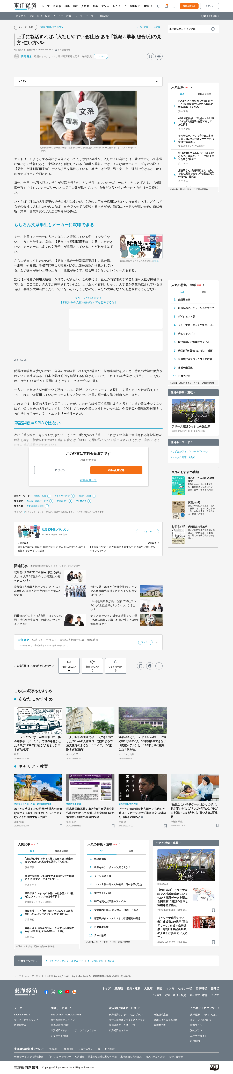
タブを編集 (212, 16)
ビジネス (21, 16)
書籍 (146, 6)
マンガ (105, 6)
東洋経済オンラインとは (182, 29)
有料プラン (196, 1025)
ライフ (79, 16)
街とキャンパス (186, 333)
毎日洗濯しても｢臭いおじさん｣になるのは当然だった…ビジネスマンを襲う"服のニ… (196, 156)
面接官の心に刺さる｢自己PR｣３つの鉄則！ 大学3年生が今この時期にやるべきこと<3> (38, 619)
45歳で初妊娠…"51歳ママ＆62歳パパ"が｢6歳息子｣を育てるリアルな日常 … (196, 121)
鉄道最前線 (184, 299)
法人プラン (196, 1030)
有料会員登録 (189, 6)
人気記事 (177, 87)
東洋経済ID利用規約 (131, 1056)
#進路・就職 (85, 496)
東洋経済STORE (60, 1025)
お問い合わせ (176, 1056)
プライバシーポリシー (59, 1056)
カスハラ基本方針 (155, 1056)
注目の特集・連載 (182, 392)
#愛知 (192, 457)
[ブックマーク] (150, 56)
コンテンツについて (201, 1019)
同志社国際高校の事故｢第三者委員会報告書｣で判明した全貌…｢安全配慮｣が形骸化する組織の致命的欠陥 (90, 812)
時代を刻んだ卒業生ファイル (193, 342)
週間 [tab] (204, 292)
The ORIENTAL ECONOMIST (67, 1014)
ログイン (210, 6)
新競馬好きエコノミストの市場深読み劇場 (196, 359)
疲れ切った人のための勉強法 (201, 479)
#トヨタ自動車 (179, 457)
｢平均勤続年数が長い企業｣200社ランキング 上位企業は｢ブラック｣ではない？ (113, 605)
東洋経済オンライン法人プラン (126, 1014)
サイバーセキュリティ (26, 1019)
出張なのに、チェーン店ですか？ (196, 308)
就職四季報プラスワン (55, 529)
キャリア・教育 (63, 16)
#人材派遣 (81, 501)
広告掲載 (110, 1049)
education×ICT (22, 1014)
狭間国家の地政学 (197, 526)
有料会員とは (88, 480)
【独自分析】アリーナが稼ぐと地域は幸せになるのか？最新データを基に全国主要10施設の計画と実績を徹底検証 (172, 897)
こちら (156, 261)
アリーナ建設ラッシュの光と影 (191, 426)
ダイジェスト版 (186, 316)
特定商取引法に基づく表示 (102, 1056)
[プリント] (159, 56)
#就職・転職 (40, 496)
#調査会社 (62, 501)
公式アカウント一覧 (89, 1049)
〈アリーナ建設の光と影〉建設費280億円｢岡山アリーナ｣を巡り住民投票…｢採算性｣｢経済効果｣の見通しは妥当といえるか (172, 927)
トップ (46, 6)
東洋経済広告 (161, 1014)
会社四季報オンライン (63, 1019)
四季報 (134, 6)
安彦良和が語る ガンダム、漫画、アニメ (196, 350)
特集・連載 (71, 6)
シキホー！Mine (59, 1035)
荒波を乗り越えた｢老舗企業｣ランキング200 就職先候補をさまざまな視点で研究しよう (113, 590)
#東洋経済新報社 (35, 506)
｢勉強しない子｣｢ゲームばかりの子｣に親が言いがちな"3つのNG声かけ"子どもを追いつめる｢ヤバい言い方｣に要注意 (194, 810)
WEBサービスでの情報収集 (28, 1056)
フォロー (101, 56)
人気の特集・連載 (183, 285)
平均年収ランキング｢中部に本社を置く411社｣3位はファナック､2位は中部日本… (196, 138)
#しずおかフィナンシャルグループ (189, 451)
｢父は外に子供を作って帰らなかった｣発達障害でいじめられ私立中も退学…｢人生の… (195, 104)
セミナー (118, 6)
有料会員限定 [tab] (204, 94)
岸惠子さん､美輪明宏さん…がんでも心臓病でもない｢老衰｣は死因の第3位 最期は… (196, 173)
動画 (95, 6)
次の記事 (156, 27)
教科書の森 (160, 1025)
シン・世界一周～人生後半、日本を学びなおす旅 (196, 325)
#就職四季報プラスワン (51, 27)
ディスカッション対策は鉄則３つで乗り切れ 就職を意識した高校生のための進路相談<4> (114, 619)
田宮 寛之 (26, 56)
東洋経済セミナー (118, 1030)
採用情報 (69, 1049)
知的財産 (79, 1056)
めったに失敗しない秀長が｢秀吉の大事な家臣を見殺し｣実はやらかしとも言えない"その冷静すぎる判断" (38, 812)
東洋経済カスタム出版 (166, 1019)
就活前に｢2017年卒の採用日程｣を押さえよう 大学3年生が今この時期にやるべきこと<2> (38, 576)
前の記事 (144, 27)
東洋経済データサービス (122, 1025)
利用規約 (195, 1041)
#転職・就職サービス (37, 501)
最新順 (57, 6)
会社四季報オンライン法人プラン (127, 1019)
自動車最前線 (185, 367)
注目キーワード (180, 442)
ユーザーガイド (198, 1035)
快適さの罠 (194, 502)
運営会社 (54, 1049)
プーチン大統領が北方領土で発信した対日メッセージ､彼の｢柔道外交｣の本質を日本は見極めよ (143, 812)
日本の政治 (184, 376)
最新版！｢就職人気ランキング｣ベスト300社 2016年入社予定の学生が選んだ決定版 (37, 590)
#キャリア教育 (62, 496)
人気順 (85, 6)
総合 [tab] (182, 94)
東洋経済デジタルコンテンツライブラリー (74, 1030)
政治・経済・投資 (40, 16)
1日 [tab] (182, 292)
